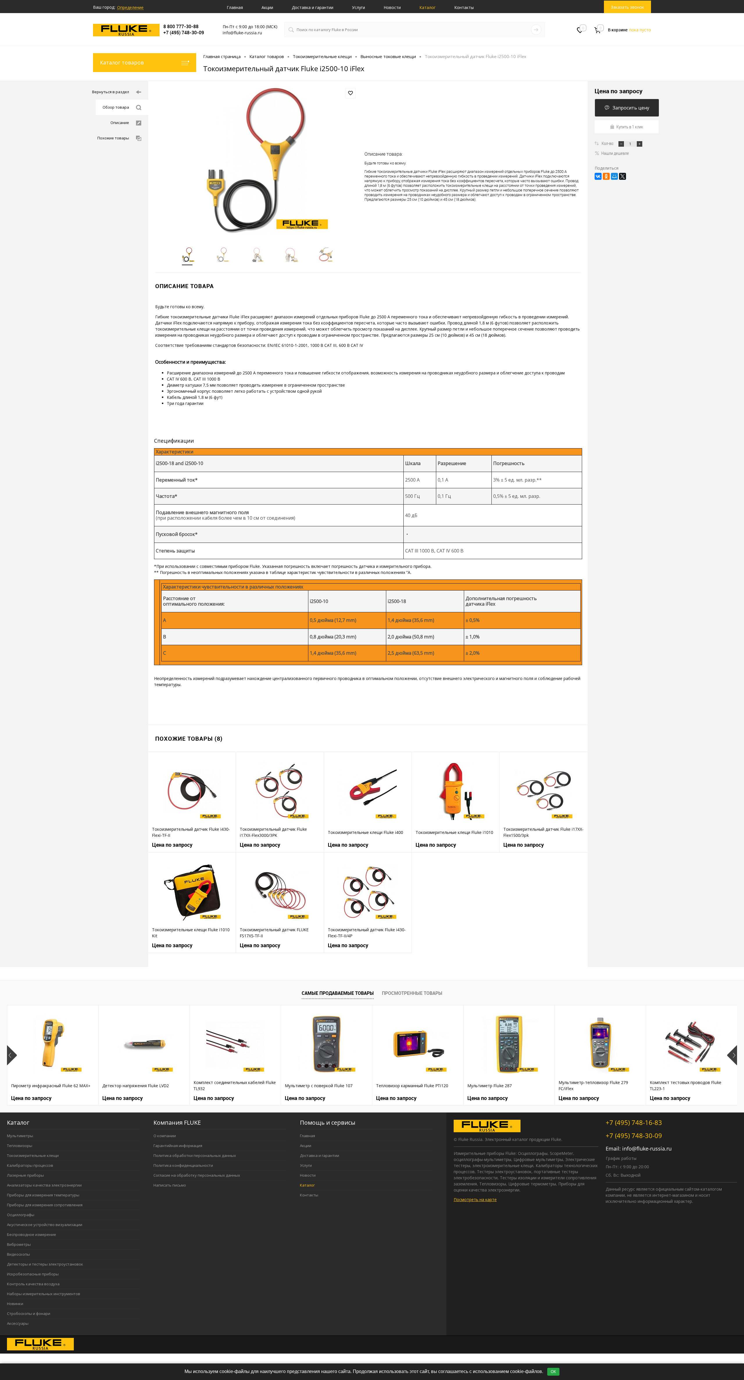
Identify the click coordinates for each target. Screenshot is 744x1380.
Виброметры (19, 1244)
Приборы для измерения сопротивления (45, 1204)
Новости (392, 7)
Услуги (358, 7)
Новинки (15, 1303)
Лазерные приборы (25, 1175)
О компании (164, 1135)
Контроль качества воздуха (33, 1283)
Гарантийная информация (177, 1145)
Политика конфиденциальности (183, 1165)
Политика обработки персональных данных (194, 1155)
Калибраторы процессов (30, 1165)
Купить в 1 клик (629, 127)
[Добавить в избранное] (350, 93)
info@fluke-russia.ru (647, 1148)
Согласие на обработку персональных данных (196, 1175)
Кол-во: (608, 143)
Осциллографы (20, 1214)
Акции (267, 7)
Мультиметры (20, 1135)
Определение (130, 7)
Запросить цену (631, 108)
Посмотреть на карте (475, 1199)
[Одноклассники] (606, 176)
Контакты (464, 7)
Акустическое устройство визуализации (44, 1224)
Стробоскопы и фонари (28, 1313)
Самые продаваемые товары (338, 993)
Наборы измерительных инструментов (43, 1293)
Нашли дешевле (615, 153)
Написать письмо (169, 1185)
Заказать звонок (627, 7)
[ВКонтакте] (598, 176)
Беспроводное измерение (31, 1234)
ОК (553, 1372)
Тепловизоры (19, 1145)
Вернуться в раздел (110, 91)
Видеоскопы (18, 1254)
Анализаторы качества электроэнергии (44, 1185)
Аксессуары (17, 1323)
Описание (119, 122)
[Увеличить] (256, 160)
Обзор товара (116, 107)
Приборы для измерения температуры (43, 1195)
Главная (235, 7)
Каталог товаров (122, 62)
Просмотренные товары (412, 993)
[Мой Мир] (614, 176)
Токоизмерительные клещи (33, 1155)
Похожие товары (113, 138)
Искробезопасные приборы (33, 1274)
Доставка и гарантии (312, 7)
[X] (622, 176)
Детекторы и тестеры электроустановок (45, 1264)
